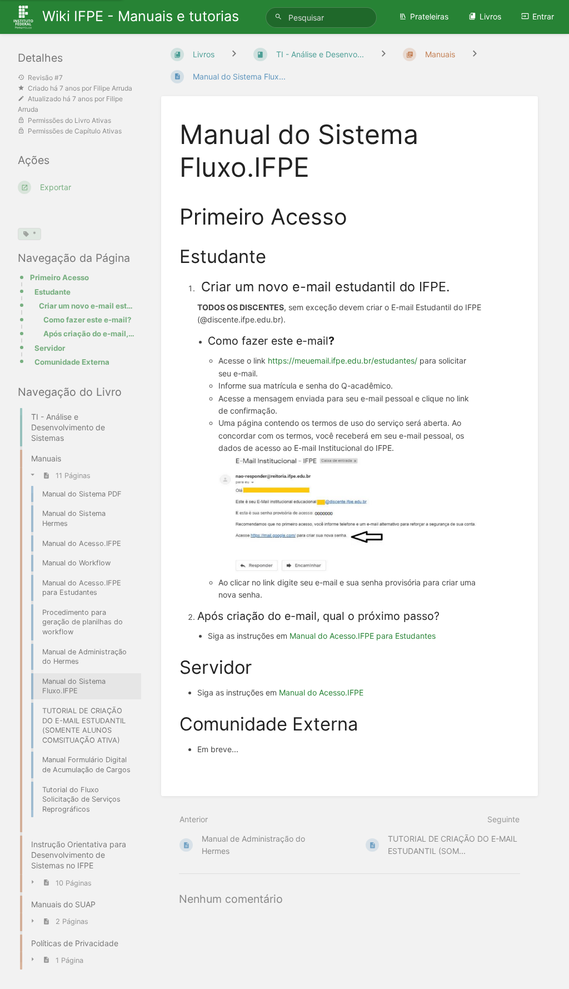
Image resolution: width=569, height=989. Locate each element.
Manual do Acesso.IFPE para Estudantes (363, 635)
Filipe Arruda (112, 88)
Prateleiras (429, 16)
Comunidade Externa (71, 361)
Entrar (543, 16)
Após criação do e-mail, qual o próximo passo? (88, 333)
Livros (490, 16)
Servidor (49, 348)
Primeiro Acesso (59, 277)
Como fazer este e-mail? (87, 319)
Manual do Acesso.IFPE (321, 692)
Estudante (52, 291)
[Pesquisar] (280, 17)
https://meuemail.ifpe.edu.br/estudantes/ (342, 360)
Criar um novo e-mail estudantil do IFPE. (86, 305)
